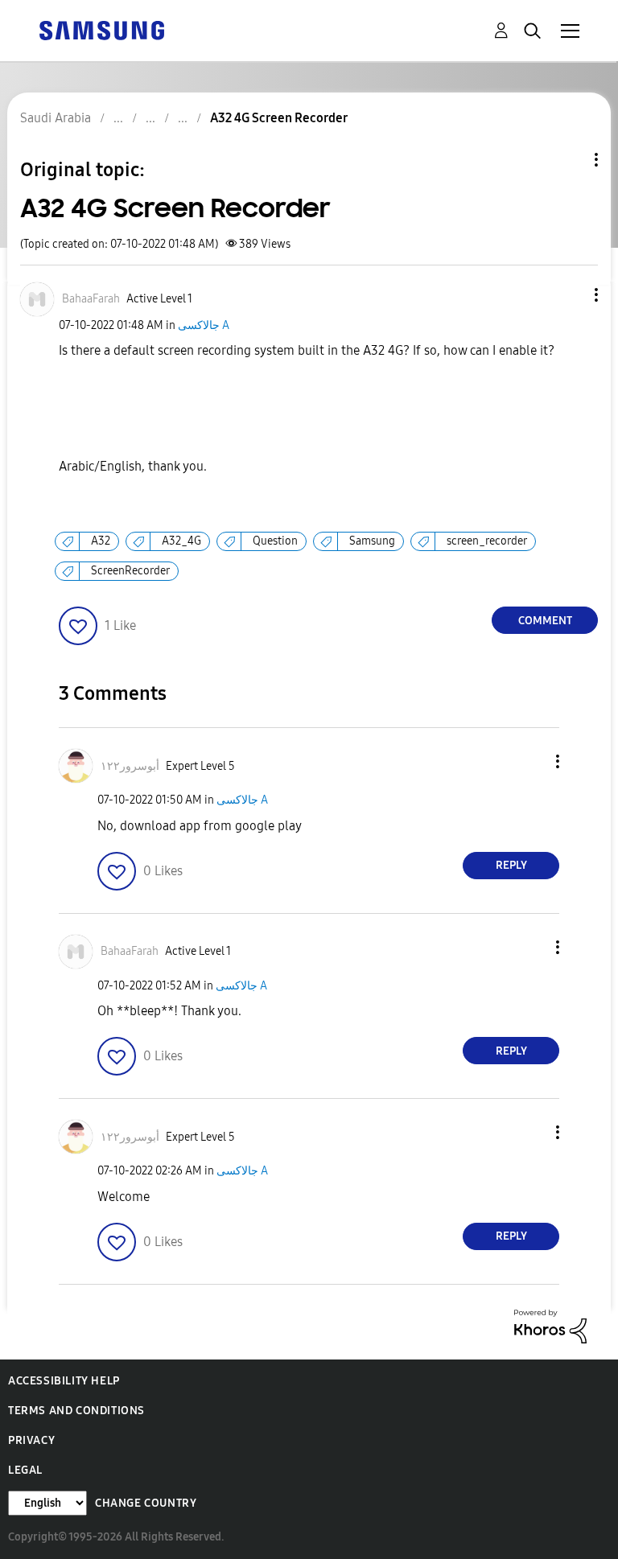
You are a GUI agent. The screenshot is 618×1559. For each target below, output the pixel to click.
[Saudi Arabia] (101, 29)
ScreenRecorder (130, 571)
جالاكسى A (203, 325)
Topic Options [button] (569, 159)
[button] (570, 294)
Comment (545, 620)
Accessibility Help (64, 1381)
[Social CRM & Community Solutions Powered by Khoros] (550, 1325)
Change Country (145, 1503)
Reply (511, 865)
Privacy (31, 1440)
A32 (100, 541)
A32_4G (181, 541)
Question (275, 541)
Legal (25, 1470)
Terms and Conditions (76, 1410)
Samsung (372, 541)
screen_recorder (487, 541)
